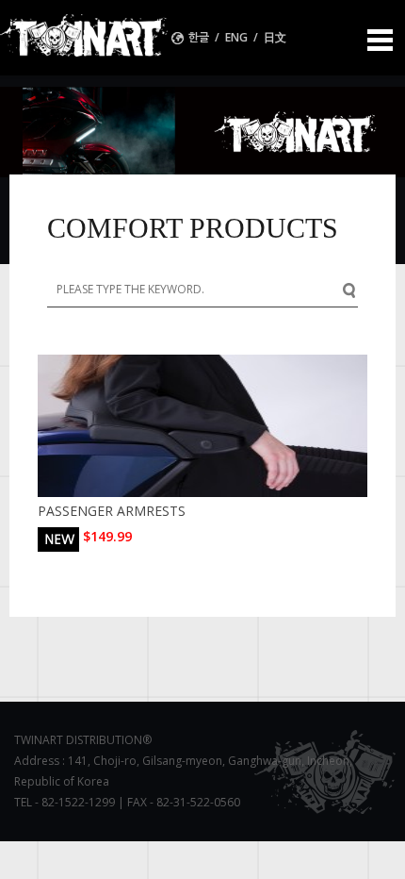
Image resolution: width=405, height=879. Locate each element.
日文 (275, 37)
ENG (236, 37)
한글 (200, 37)
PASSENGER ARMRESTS (112, 511)
